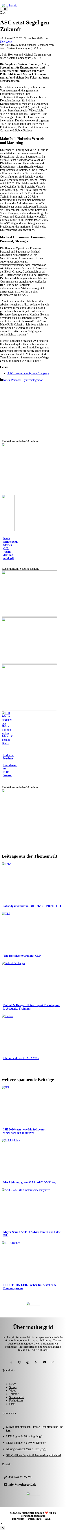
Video (12, 1390)
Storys (12, 1387)
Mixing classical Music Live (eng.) (26, 1449)
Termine (14, 1393)
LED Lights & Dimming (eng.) (24, 1436)
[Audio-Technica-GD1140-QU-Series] (29, 709)
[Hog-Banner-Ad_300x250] (29, 488)
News (6, 380)
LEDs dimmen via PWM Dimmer (25, 1442)
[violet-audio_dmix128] (29, 662)
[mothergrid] (9, 5)
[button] (1, 1524)
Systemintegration (33, 380)
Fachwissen (16, 1400)
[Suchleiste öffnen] (3, 13)
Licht (12, 1403)
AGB (48, 1518)
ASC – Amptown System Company (28, 373)
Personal (16, 380)
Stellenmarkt (16, 1397)
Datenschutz (34, 1518)
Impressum (18, 1518)
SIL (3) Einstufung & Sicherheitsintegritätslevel (33, 1455)
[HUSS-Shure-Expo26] (29, 615)
